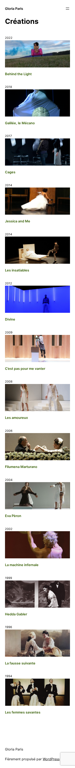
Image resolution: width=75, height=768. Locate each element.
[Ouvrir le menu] (67, 8)
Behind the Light (18, 74)
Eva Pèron (13, 516)
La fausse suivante (20, 663)
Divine (10, 319)
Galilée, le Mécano (20, 123)
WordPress (51, 759)
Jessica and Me (17, 221)
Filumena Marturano (21, 467)
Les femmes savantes (22, 712)
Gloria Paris (14, 8)
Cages (10, 172)
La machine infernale (22, 565)
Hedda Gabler (16, 614)
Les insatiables (17, 270)
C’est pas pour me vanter (25, 368)
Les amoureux (16, 418)
